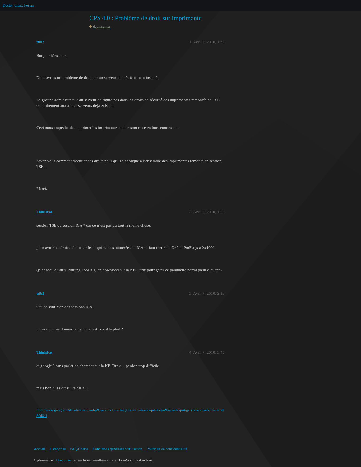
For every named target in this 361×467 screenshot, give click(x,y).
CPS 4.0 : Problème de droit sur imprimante (145, 18)
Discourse (63, 460)
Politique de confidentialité (167, 449)
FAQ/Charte (79, 449)
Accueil (39, 449)
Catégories (58, 449)
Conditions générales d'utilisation (117, 449)
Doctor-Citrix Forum (18, 5)
